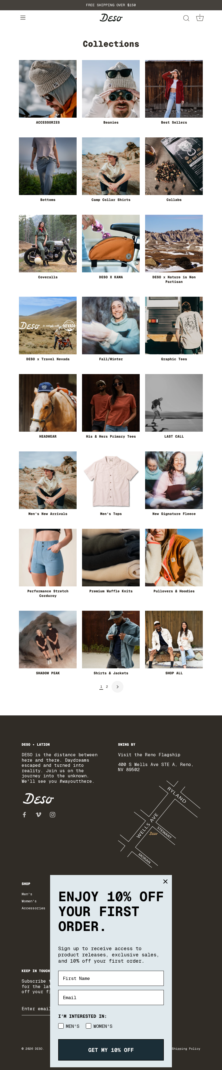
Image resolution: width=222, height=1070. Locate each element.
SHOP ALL (174, 673)
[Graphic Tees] (174, 325)
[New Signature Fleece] (174, 480)
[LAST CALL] (174, 403)
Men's (27, 894)
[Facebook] (24, 814)
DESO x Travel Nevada (48, 359)
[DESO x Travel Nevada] (48, 325)
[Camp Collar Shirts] (111, 166)
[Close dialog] (165, 881)
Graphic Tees (174, 359)
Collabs (174, 200)
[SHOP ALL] (174, 639)
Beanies (111, 122)
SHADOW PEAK (48, 673)
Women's (29, 901)
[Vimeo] (38, 814)
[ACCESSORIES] (48, 89)
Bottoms (48, 200)
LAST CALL (174, 436)
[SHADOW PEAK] (48, 639)
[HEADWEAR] (48, 403)
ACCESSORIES (48, 122)
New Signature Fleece (174, 514)
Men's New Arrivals (47, 514)
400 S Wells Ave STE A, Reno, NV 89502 (156, 767)
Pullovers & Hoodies (174, 591)
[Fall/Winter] (111, 325)
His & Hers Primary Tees (111, 436)
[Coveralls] (48, 243)
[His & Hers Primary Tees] (111, 403)
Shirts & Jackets (111, 673)
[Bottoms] (48, 166)
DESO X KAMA (111, 277)
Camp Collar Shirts (111, 200)
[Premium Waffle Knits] (111, 557)
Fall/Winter (111, 359)
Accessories (33, 908)
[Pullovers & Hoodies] (174, 557)
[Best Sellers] (174, 89)
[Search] (186, 18)
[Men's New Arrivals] (48, 480)
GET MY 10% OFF (111, 1050)
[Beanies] (111, 89)
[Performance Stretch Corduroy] (48, 557)
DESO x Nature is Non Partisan (174, 279)
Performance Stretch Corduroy (47, 593)
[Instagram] (52, 814)
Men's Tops (111, 514)
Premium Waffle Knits (111, 591)
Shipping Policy (186, 1049)
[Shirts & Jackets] (111, 639)
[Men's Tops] (111, 480)
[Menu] (23, 17)
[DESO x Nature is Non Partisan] (174, 243)
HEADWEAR (48, 436)
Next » (117, 687)
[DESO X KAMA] (111, 243)
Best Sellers (174, 122)
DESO (39, 1049)
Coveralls (48, 277)
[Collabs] (174, 166)
